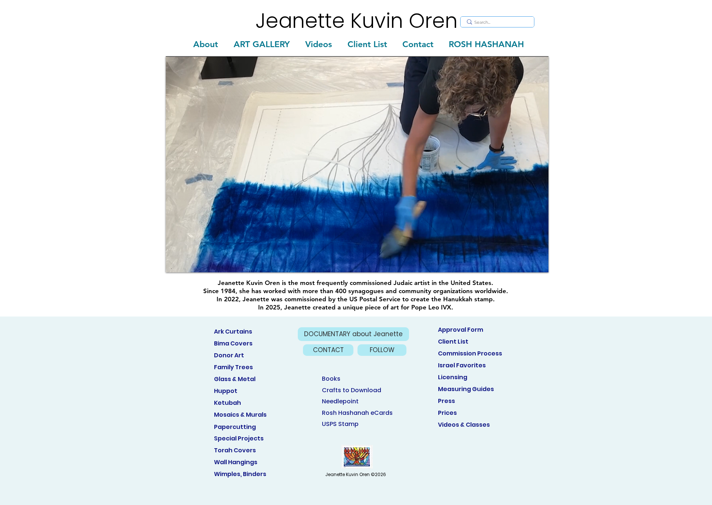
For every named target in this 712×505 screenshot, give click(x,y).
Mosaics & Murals (240, 414)
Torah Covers (235, 450)
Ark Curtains (233, 331)
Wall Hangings (235, 462)
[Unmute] (188, 262)
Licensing (452, 377)
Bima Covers (233, 343)
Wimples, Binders (240, 474)
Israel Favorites (462, 365)
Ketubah (227, 403)
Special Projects (239, 438)
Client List (453, 341)
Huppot (225, 391)
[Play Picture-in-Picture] (526, 262)
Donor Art (229, 355)
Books (331, 378)
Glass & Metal (235, 379)
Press (446, 401)
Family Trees (233, 367)
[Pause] (175, 262)
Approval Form (460, 329)
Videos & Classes (464, 424)
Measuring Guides (466, 389)
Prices (447, 413)
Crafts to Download (351, 390)
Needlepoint (340, 401)
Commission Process (470, 353)
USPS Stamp (340, 424)
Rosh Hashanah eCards (357, 413)
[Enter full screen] (538, 262)
